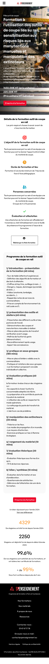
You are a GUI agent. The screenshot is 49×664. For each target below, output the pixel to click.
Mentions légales (14, 644)
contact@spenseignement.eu (24, 637)
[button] (4, 3)
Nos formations (24, 600)
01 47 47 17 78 (24, 628)
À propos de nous (24, 611)
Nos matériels (24, 606)
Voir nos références (24, 512)
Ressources (24, 616)
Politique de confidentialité (31, 644)
